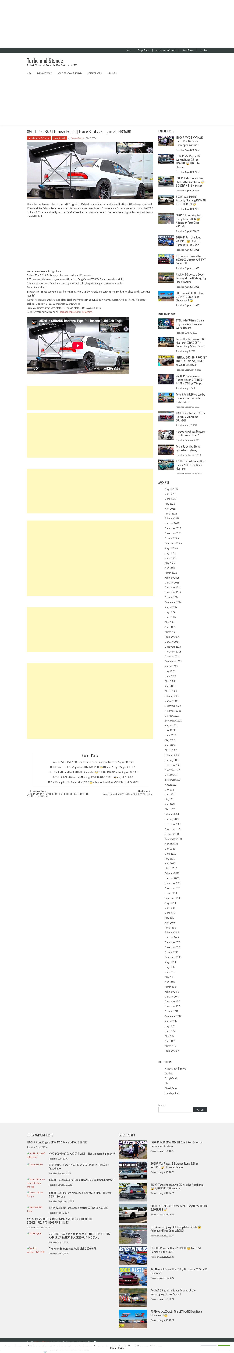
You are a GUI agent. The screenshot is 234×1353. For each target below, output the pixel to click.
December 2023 (173, 646)
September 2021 (173, 779)
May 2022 (170, 740)
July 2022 (170, 730)
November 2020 (173, 829)
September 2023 (173, 661)
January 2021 (172, 819)
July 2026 (170, 493)
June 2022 (170, 735)
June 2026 (170, 498)
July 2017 (169, 1026)
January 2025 (172, 582)
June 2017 (170, 1031)
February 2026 (172, 518)
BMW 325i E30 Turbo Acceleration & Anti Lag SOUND (78, 1207)
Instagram (87, 311)
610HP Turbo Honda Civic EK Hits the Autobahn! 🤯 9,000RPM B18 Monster (85, 772)
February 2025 (172, 577)
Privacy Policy (117, 1348)
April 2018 (170, 981)
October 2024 (171, 597)
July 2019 (170, 907)
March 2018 (170, 986)
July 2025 (170, 553)
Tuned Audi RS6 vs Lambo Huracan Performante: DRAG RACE (190, 398)
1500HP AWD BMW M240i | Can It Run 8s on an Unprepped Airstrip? (85, 761)
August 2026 (171, 488)
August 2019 (171, 902)
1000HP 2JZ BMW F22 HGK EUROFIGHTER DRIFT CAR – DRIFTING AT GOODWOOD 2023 (58, 795)
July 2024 (170, 612)
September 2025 (173, 543)
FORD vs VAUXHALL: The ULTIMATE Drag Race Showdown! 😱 (189, 296)
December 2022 (173, 705)
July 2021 (169, 789)
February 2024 (172, 636)
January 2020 (172, 878)
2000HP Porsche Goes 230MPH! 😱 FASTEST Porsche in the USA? (188, 241)
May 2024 (169, 622)
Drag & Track (143, 50)
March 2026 (171, 513)
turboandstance (77, 138)
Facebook (63, 311)
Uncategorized (172, 1093)
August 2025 (171, 548)
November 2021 (172, 769)
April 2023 (170, 686)
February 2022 (172, 755)
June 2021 (170, 794)
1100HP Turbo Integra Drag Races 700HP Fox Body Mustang (190, 464)
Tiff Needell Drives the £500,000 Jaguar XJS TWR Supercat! (191, 259)
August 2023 (171, 666)
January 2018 (172, 996)
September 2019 (173, 898)
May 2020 (170, 858)
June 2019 (170, 912)
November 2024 (173, 592)
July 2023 (170, 671)
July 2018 (170, 967)
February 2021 (172, 814)
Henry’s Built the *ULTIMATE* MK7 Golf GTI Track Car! (128, 795)
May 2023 (170, 681)
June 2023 (170, 676)
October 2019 (171, 893)
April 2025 (170, 567)
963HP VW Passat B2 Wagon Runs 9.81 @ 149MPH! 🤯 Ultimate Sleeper (84, 767)
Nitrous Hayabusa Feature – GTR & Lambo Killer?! (191, 433)
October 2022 (172, 715)
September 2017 (173, 1016)
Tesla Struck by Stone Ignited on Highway (188, 448)
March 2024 (171, 631)
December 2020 (173, 824)
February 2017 (172, 1050)
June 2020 (170, 853)
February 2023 (172, 695)
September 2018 (173, 957)
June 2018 (170, 971)
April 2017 (170, 1040)
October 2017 (171, 1011)
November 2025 (173, 533)
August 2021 (171, 784)
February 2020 (172, 873)
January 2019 (172, 937)
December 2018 (172, 942)
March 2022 (171, 750)
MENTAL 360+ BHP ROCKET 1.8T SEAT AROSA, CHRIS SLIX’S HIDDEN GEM (191, 361)
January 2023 (172, 700)
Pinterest (74, 311)
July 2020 (170, 848)
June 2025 (170, 557)
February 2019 (172, 932)
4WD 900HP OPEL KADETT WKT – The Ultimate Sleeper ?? (82, 1153)
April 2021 (170, 804)
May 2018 (169, 976)
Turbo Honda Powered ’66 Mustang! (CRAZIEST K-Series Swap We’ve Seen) (190, 342)
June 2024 (170, 617)
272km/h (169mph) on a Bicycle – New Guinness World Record (190, 324)
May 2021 (169, 799)
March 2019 (170, 927)
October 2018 (171, 952)
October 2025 (172, 538)
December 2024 (173, 587)
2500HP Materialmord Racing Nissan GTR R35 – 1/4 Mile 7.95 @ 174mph (190, 379)
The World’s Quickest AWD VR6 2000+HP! (72, 1248)
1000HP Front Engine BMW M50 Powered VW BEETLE (57, 1142)
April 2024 (170, 626)
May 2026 (170, 503)
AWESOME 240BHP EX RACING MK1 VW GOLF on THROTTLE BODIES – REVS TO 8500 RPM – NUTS (60, 1220)
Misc (128, 50)
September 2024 (173, 602)
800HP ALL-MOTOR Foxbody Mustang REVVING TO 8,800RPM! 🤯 (85, 777)
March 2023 (171, 691)
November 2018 (173, 947)
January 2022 (172, 760)
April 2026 (170, 508)
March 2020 (171, 868)
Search (161, 1104)
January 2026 (172, 523)
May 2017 (169, 1036)
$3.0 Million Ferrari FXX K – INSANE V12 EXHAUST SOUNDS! (190, 416)
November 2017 (172, 1006)
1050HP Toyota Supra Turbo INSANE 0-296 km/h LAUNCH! (81, 1179)
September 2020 (173, 838)
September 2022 (173, 720)
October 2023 (172, 656)
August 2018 (171, 962)
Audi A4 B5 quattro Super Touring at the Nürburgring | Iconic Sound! (191, 278)
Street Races (187, 50)
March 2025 (171, 572)
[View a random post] (202, 73)
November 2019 (173, 888)
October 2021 (171, 774)
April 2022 (170, 745)
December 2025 (173, 528)
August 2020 (171, 843)
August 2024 (171, 607)
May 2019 (169, 917)
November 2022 (173, 710)
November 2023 (173, 651)
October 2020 (172, 833)
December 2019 (172, 883)
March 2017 (170, 1045)
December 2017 (172, 1001)
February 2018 (172, 991)
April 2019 (170, 922)
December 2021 (172, 764)
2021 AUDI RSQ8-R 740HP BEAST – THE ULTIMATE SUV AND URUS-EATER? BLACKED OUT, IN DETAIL (79, 1235)
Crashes (203, 50)
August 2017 (171, 1021)
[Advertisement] (117, 24)
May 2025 (170, 562)
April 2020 (170, 863)
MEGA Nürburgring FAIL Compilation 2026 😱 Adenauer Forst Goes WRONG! (85, 782)
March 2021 (170, 809)
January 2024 (172, 641)
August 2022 (171, 725)
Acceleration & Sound (165, 50)
